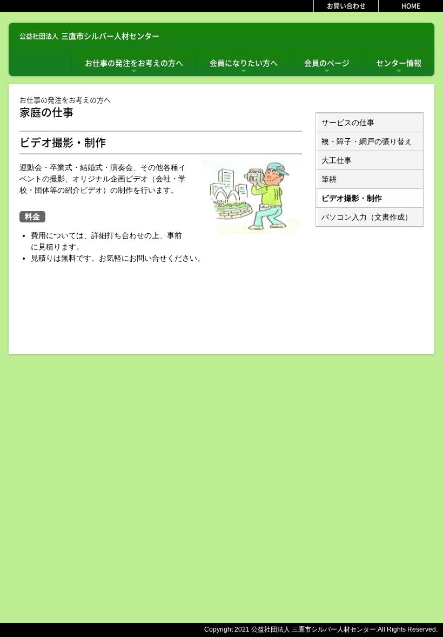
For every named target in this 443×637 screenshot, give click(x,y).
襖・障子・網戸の (366, 141)
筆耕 (329, 179)
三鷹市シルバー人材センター (89, 35)
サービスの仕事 (347, 122)
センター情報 (398, 66)
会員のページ (327, 66)
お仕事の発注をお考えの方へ (134, 66)
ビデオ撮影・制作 (351, 198)
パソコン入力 (366, 217)
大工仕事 (336, 160)
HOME (410, 6)
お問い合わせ (346, 6)
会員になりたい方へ (244, 66)
